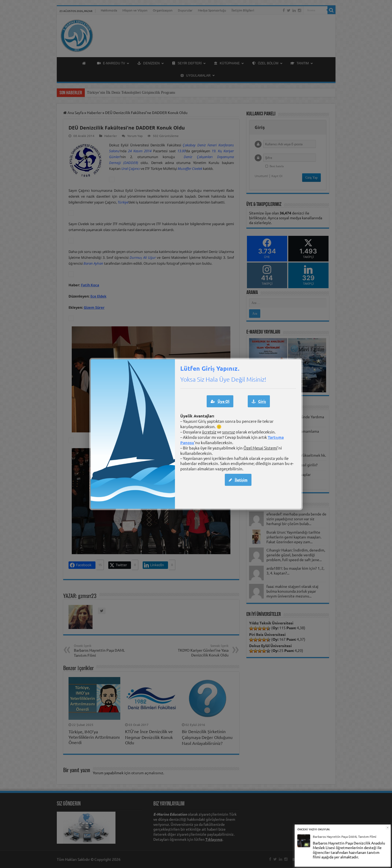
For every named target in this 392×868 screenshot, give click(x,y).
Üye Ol (223, 401)
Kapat (387, 827)
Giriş (262, 401)
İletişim (241, 479)
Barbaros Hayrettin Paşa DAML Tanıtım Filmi (344, 836)
